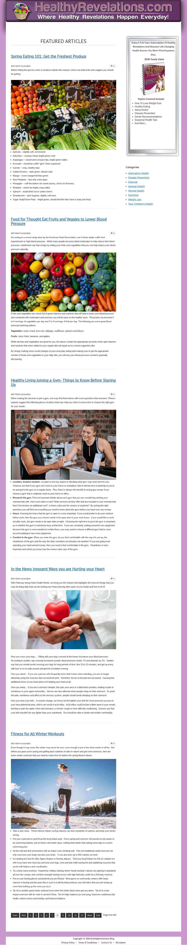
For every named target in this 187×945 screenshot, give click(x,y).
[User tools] (112, 66)
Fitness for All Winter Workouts (37, 733)
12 (82, 915)
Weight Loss (134, 199)
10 (69, 915)
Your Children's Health (140, 203)
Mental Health (136, 190)
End (98, 915)
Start (15, 915)
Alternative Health (138, 173)
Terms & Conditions (87, 942)
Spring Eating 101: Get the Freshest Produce (48, 56)
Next (90, 915)
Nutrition (133, 195)
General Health (136, 186)
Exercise (132, 182)
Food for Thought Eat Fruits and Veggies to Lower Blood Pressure (59, 221)
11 (75, 915)
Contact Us (106, 942)
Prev (24, 915)
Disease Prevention (138, 177)
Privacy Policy (68, 942)
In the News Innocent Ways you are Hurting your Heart (58, 568)
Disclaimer (121, 942)
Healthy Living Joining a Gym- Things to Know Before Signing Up (63, 382)
